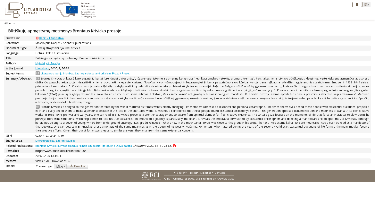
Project (193, 172)
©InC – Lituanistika (51, 38)
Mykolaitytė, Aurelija (47, 63)
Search (181, 172)
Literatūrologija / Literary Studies (55, 140)
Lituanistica (42, 68)
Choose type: (44, 166)
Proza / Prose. (121, 73)
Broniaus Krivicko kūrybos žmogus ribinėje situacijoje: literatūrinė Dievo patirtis (83, 145)
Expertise (206, 172)
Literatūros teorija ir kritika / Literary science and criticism (76, 73)
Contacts (220, 172)
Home (11, 23)
